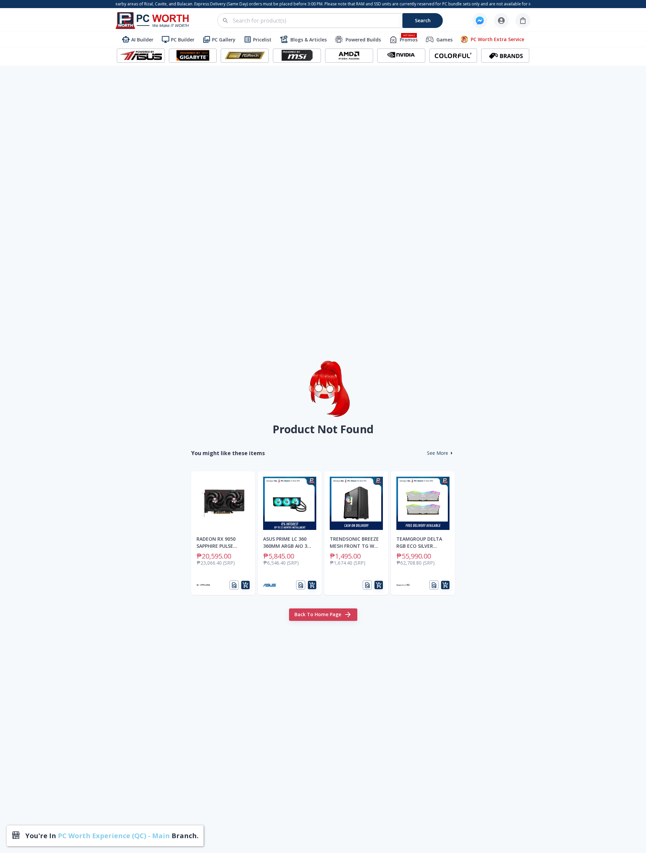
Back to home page (317, 614)
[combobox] (334, 20)
